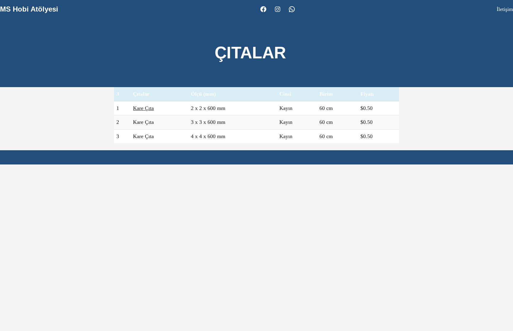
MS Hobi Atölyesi (29, 9)
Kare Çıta (143, 108)
